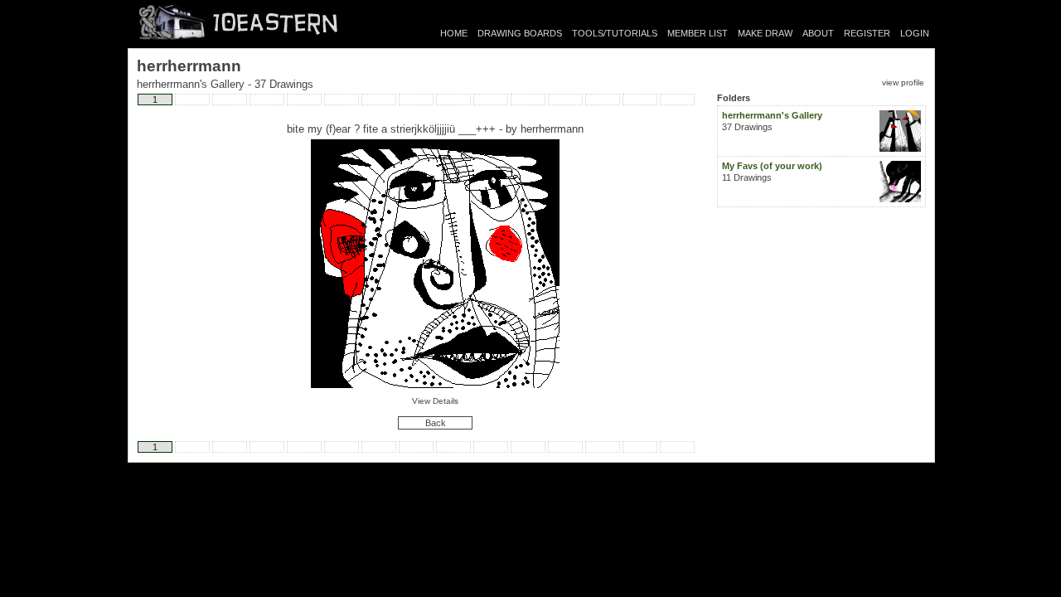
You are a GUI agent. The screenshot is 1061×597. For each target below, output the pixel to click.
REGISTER (867, 33)
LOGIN (914, 33)
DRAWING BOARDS (519, 33)
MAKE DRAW (765, 33)
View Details (435, 400)
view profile (903, 82)
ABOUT (818, 33)
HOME (454, 33)
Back (435, 423)
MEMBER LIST (697, 33)
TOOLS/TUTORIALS (614, 33)
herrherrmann (552, 129)
